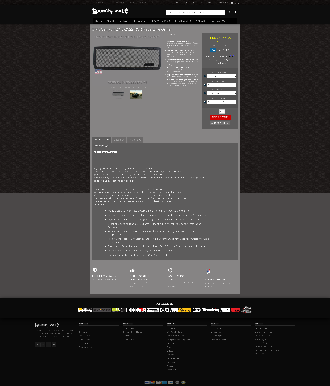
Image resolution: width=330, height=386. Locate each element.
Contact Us (218, 21)
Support (178, 2)
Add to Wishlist (220, 123)
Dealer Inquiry (193, 2)
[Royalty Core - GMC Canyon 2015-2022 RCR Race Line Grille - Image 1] (118, 94)
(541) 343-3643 (209, 2)
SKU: (169, 35)
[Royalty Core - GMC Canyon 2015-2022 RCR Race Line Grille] (127, 59)
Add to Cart (220, 117)
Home (98, 21)
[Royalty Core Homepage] (110, 11)
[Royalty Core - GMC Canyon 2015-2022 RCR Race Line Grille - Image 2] (135, 94)
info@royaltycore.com (264, 332)
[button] (201, 12)
